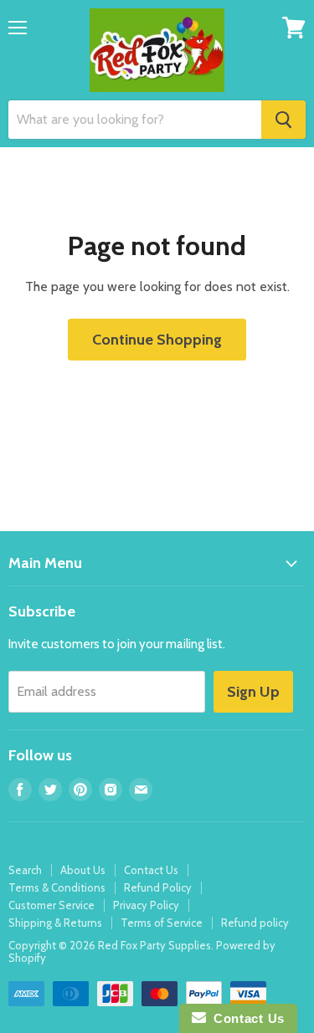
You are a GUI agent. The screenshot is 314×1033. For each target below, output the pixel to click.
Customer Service (51, 905)
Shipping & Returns (55, 922)
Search (25, 870)
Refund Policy (158, 887)
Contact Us (151, 870)
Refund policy (255, 922)
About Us (83, 870)
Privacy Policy (146, 905)
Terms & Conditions (57, 887)
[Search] (283, 119)
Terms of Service (162, 922)
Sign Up (253, 692)
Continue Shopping (157, 339)
